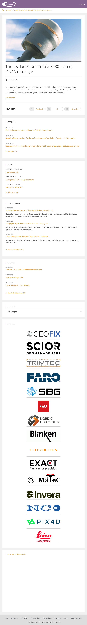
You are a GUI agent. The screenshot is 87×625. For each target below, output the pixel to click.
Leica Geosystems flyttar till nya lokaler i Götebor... (27, 236)
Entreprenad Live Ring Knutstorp (20, 180)
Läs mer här (10, 98)
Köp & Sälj (24, 618)
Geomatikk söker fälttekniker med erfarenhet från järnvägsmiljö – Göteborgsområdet (42, 146)
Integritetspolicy (76, 618)
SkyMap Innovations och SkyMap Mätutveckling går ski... (30, 210)
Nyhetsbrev (47, 618)
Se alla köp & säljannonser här (16, 293)
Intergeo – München (14, 187)
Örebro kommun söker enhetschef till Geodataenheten (29, 130)
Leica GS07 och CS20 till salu (18, 285)
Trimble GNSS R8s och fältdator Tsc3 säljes (24, 269)
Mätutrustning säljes (14, 277)
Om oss (66, 618)
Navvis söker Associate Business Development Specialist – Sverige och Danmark (40, 138)
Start (6, 618)
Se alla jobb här (11, 151)
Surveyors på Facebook (17, 554)
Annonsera (57, 618)
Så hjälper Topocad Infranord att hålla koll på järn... (27, 223)
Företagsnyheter (35, 618)
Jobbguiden (14, 618)
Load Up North (12, 172)
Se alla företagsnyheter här (15, 249)
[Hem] (3, 10)
